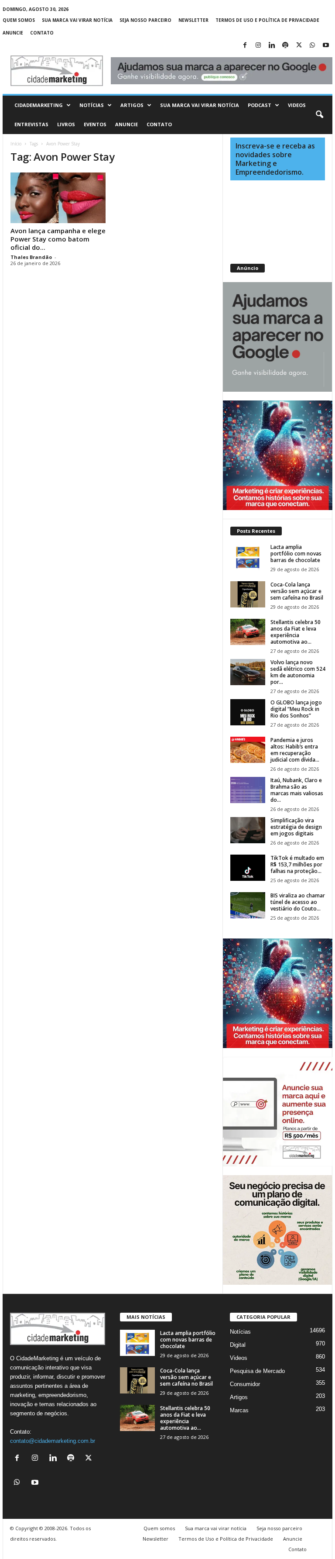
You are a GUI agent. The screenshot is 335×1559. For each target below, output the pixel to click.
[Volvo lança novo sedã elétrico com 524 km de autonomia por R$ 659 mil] (247, 672)
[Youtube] (326, 45)
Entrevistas (31, 124)
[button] (319, 114)
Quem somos (19, 20)
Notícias (91, 105)
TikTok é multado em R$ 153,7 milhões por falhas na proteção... (297, 864)
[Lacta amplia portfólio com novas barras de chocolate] (247, 557)
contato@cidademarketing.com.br (52, 1441)
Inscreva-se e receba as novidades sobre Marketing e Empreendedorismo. (275, 159)
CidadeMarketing (38, 105)
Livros (66, 124)
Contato (42, 33)
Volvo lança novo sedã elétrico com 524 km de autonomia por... (297, 672)
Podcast (259, 105)
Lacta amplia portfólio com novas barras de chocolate (295, 553)
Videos (297, 105)
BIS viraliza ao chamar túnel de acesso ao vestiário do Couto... (297, 902)
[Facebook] (244, 45)
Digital (238, 1345)
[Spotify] (285, 45)
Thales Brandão (31, 257)
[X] (299, 45)
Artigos (132, 105)
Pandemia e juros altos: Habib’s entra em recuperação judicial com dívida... (294, 749)
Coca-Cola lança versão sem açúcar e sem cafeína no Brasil (296, 591)
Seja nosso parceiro (145, 20)
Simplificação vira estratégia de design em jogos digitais (296, 827)
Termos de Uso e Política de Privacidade (267, 20)
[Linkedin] (272, 45)
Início (15, 144)
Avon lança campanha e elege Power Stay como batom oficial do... (58, 239)
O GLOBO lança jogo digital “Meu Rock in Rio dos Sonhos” (296, 709)
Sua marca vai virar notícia (77, 20)
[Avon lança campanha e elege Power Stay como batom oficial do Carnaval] (58, 197)
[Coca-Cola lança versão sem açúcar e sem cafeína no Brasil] (247, 594)
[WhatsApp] (312, 45)
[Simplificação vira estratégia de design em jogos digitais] (247, 830)
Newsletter (193, 20)
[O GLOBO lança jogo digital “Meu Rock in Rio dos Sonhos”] (247, 712)
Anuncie (13, 33)
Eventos (95, 124)
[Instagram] (258, 45)
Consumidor (245, 1384)
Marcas (239, 1410)
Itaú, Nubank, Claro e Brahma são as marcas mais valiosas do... (296, 790)
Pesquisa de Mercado (257, 1371)
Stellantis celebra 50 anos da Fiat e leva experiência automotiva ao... (295, 631)
